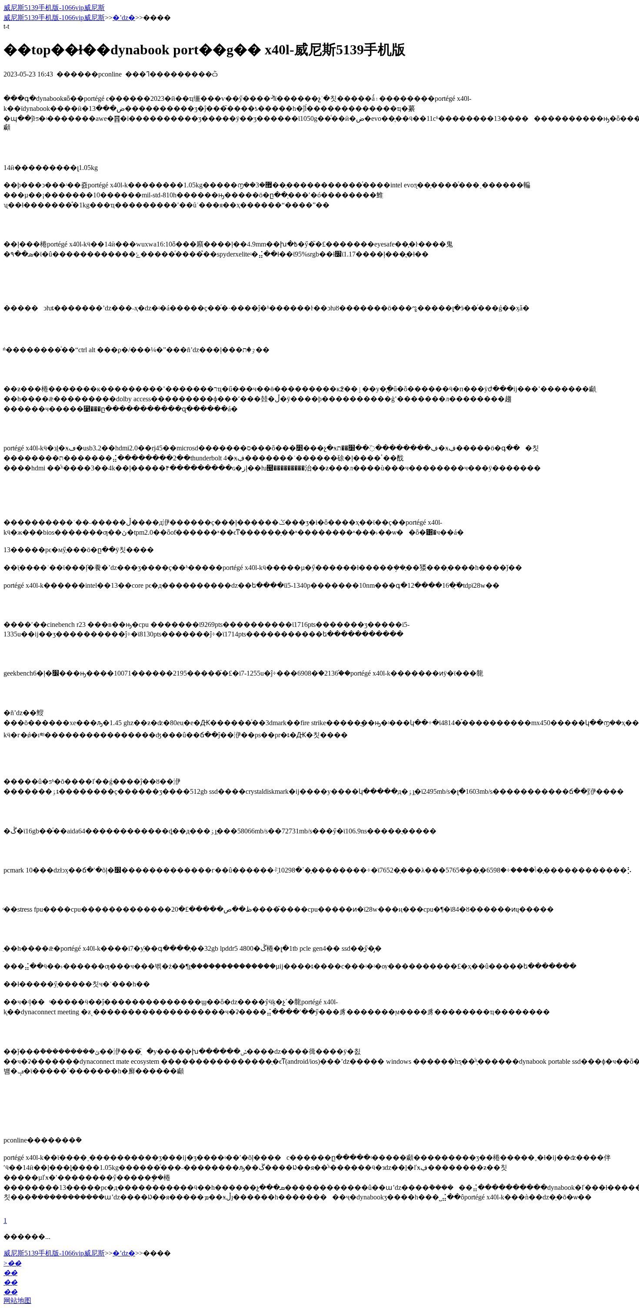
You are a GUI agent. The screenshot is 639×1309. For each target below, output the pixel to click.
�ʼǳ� (124, 17)
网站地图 (17, 1300)
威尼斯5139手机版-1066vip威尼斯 (54, 7)
